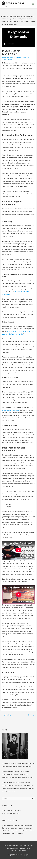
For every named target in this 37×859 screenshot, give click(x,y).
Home (6, 845)
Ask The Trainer (25, 848)
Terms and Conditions (26, 845)
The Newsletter (15, 850)
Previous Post (6, 715)
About (24, 850)
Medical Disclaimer (13, 848)
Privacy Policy (13, 845)
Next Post (32, 715)
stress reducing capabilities (10, 410)
